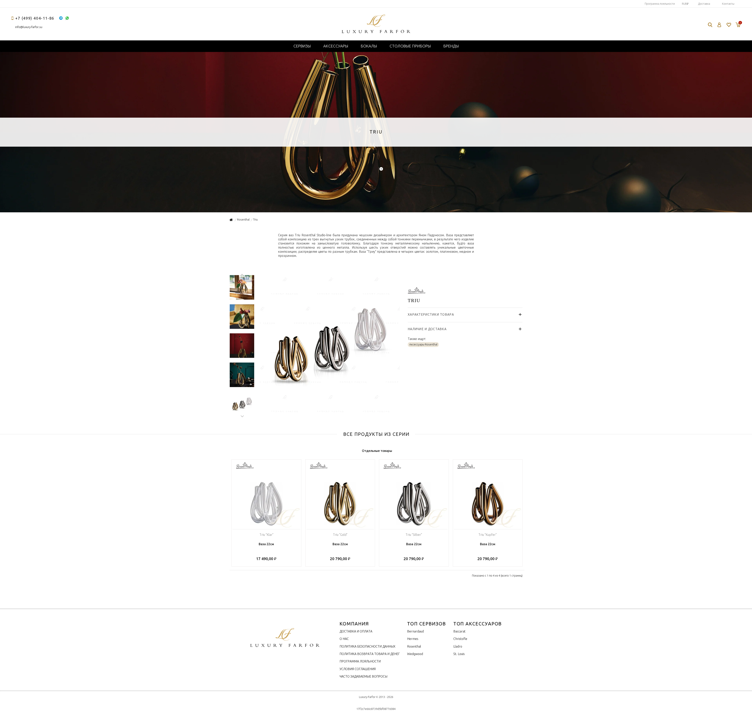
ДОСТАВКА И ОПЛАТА (356, 631)
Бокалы (369, 46)
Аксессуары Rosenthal (423, 344)
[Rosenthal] (416, 291)
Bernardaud (415, 631)
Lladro (457, 646)
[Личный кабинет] (719, 25)
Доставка (704, 3)
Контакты (728, 3)
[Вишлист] (728, 25)
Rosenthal (414, 646)
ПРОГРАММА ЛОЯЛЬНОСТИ (360, 661)
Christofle (460, 639)
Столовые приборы (410, 46)
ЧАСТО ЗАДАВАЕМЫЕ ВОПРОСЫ (363, 676)
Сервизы (302, 46)
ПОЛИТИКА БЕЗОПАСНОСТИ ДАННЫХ (367, 646)
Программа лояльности (660, 3)
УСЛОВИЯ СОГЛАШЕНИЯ (358, 669)
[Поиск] (710, 25)
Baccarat (459, 631)
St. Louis (459, 654)
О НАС (344, 639)
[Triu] (329, 414)
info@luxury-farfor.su (28, 27)
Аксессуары (335, 46)
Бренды (451, 46)
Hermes (412, 639)
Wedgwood (415, 654)
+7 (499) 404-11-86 (34, 18)
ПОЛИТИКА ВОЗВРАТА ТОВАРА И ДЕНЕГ (370, 654)
